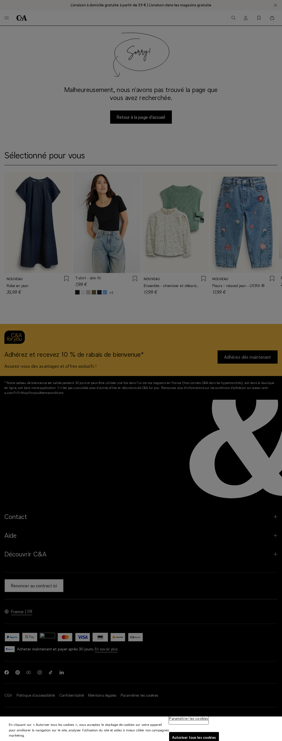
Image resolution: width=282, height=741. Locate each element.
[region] (141, 728)
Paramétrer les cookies (188, 718)
